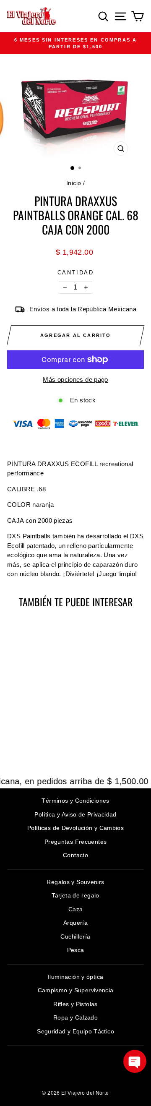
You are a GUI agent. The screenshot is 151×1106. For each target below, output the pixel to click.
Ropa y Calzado (75, 1017)
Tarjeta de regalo (75, 895)
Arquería (75, 922)
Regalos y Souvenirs (75, 882)
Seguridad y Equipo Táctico (75, 1031)
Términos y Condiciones (75, 800)
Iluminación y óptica (76, 976)
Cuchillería (75, 936)
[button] (134, 1061)
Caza (75, 909)
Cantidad (75, 272)
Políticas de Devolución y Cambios (75, 827)
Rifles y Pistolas (75, 1004)
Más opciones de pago (75, 379)
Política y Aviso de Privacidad (75, 814)
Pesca (75, 950)
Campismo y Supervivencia (76, 990)
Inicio (73, 183)
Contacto (75, 855)
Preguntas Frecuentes (75, 841)
